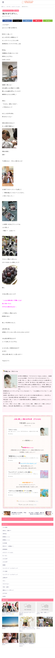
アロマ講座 (5, 527)
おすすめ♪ (5, 593)
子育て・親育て (6, 587)
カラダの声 (5, 558)
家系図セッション (6, 536)
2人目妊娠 (17, 10)
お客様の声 (5, 577)
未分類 (4, 596)
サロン (4, 580)
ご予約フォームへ (27, 519)
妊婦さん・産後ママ (7, 530)
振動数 (4, 565)
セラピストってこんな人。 (8, 10)
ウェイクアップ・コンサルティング (10, 568)
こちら (36, 501)
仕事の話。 (5, 533)
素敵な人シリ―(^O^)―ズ (8, 590)
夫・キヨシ (5, 555)
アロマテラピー (6, 583)
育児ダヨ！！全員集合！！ (8, 546)
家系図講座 (5, 549)
